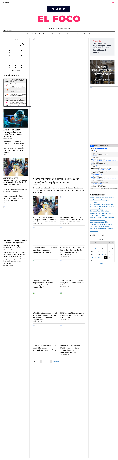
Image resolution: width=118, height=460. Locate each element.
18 (95, 254)
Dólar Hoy (79, 34)
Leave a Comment (9, 155)
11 (95, 251)
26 (99, 257)
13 (102, 251)
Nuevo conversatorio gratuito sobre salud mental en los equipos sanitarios (13, 133)
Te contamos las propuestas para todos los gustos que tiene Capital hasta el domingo (102, 47)
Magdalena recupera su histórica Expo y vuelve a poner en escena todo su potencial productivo (72, 282)
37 (48, 361)
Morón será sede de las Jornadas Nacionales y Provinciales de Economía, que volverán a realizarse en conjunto (72, 251)
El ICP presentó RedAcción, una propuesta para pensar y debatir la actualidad (72, 315)
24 (92, 257)
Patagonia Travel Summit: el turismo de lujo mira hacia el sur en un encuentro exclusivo (15, 243)
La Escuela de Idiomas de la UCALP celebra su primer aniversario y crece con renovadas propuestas (70, 349)
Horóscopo (70, 34)
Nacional (30, 34)
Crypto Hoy (87, 34)
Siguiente (56, 361)
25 (95, 257)
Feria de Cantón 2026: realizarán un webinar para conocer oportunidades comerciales (45, 250)
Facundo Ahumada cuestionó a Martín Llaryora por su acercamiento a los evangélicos (44, 348)
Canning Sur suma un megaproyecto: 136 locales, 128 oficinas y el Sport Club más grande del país (44, 283)
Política (54, 34)
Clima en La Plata (16, 70)
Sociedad (61, 34)
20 (102, 254)
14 (106, 251)
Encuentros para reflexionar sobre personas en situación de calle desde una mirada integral (15, 181)
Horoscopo (29, 106)
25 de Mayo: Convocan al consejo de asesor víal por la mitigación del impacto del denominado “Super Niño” (45, 316)
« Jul (101, 263)
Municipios (46, 34)
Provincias (38, 34)
